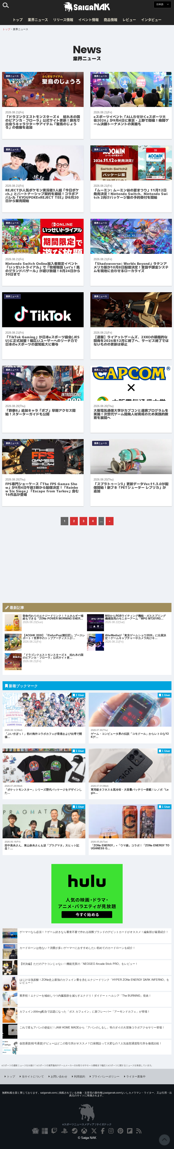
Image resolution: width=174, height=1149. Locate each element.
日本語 (160, 4)
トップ (18, 19)
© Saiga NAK (87, 1137)
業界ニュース (38, 19)
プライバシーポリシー (105, 1076)
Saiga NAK (87, 7)
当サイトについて (33, 1076)
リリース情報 (63, 19)
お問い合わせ (59, 1076)
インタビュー (151, 19)
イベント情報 (88, 19)
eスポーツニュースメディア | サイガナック (87, 1124)
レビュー (129, 19)
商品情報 (110, 19)
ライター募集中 (136, 1076)
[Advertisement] (87, 564)
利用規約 (79, 1076)
